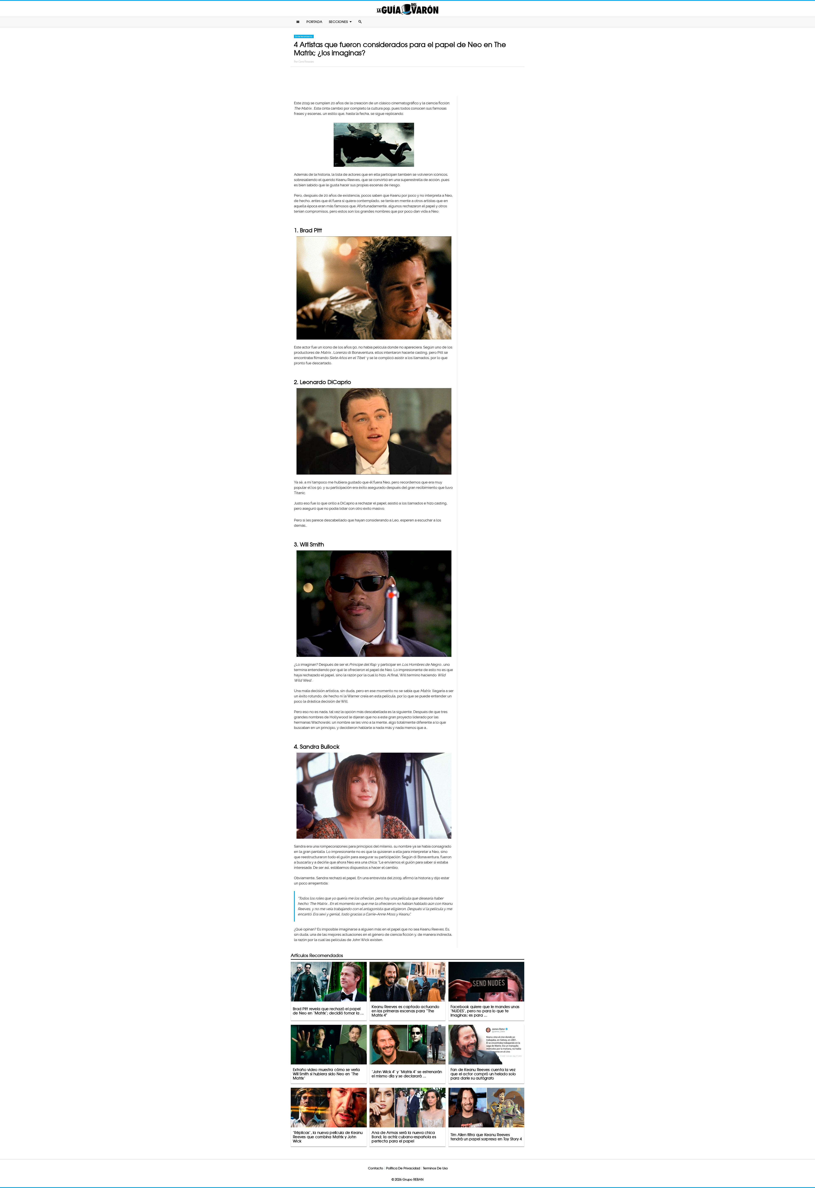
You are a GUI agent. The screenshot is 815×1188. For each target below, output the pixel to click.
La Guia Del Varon (407, 9)
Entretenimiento (303, 36)
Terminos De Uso (435, 1168)
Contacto (375, 1168)
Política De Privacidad (403, 1168)
